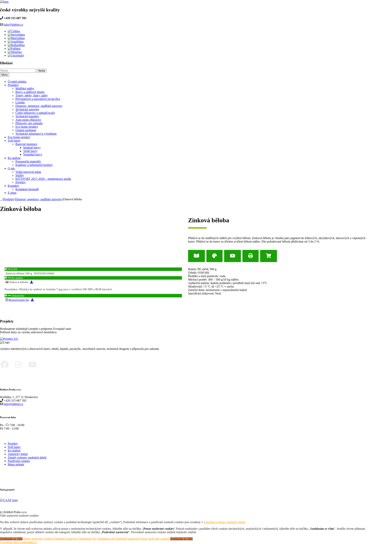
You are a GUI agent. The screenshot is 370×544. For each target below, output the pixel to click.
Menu (5, 74)
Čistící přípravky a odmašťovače (35, 112)
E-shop (12, 192)
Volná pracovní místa (28, 171)
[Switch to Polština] (14, 48)
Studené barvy (32, 147)
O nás (11, 168)
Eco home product (26, 126)
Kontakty (13, 185)
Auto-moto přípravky (28, 119)
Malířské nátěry (24, 88)
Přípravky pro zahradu (29, 123)
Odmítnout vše (87, 538)
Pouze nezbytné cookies (38, 538)
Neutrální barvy (32, 154)
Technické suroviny (27, 109)
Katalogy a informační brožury (34, 165)
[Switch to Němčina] (15, 52)
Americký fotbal (18, 454)
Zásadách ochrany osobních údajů (224, 522)
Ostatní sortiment (25, 130)
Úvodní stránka (17, 81)
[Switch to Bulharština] (16, 45)
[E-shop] (268, 256)
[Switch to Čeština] (14, 31)
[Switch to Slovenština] (16, 34)
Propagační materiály (28, 161)
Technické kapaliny (27, 116)
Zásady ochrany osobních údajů (27, 457)
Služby (19, 175)
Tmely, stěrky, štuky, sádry (31, 95)
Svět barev (14, 140)
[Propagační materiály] (214, 256)
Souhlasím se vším (11, 538)
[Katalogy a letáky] (196, 256)
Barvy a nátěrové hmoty (30, 92)
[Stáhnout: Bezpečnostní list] (32, 299)
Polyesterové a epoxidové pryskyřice (37, 99)
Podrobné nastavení (65, 538)
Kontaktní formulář (27, 189)
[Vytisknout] (250, 256)
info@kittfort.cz (13, 24)
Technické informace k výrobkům (35, 133)
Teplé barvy (30, 151)
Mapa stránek (16, 464)
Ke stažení (14, 158)
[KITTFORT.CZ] (1, 199)
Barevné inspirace (26, 144)
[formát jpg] (31, 282)
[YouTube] (232, 256)
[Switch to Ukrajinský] (16, 55)
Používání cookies (19, 461)
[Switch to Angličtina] (16, 41)
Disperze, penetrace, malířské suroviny (38, 105)
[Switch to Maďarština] (16, 38)
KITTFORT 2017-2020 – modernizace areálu (43, 178)
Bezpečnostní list (18, 299)
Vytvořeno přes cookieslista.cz (18, 542)
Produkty (13, 85)
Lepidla (20, 102)
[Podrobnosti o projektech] (9, 338)
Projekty (20, 182)
